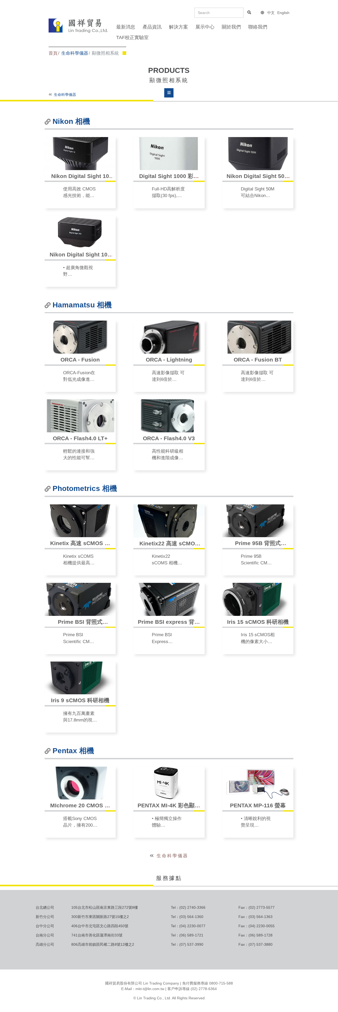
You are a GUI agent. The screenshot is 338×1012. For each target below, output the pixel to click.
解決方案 (178, 27)
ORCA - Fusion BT (258, 360)
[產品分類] (168, 92)
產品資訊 (152, 27)
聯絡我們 (257, 27)
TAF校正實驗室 (132, 37)
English (283, 13)
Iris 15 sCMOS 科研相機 (258, 622)
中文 (271, 13)
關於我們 (231, 27)
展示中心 (204, 27)
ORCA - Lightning (169, 360)
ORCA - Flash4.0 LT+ (80, 438)
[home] (79, 25)
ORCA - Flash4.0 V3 (169, 438)
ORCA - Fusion (80, 360)
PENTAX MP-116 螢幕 (258, 805)
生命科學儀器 (74, 53)
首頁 (53, 53)
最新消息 (125, 27)
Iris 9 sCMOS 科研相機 (80, 700)
